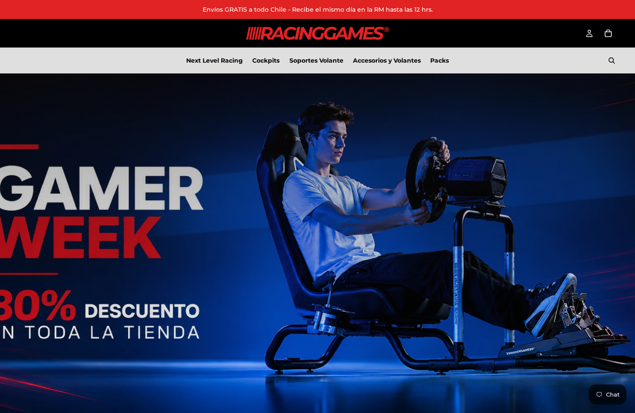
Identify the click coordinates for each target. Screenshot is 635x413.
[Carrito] (608, 33)
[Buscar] (611, 60)
